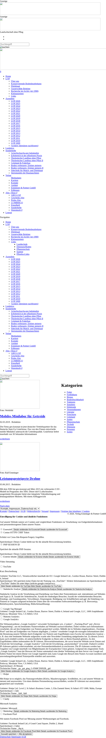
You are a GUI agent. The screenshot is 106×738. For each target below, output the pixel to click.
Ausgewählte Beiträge (20, 88)
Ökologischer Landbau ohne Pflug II (27, 160)
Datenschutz (14, 511)
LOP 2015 (15, 128)
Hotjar (6, 674)
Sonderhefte (11, 150)
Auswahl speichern (8, 734)
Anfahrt (14, 185)
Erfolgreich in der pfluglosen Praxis (26, 155)
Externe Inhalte (10, 557)
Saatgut (20, 251)
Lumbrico (10, 148)
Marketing (7, 711)
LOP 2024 (15, 106)
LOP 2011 (15, 138)
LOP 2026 (15, 101)
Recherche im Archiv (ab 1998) (25, 91)
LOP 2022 (15, 111)
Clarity (6, 699)
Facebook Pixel (10, 714)
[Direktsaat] (50, 14)
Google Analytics (10, 619)
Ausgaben (10, 98)
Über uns (15, 81)
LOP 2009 (15, 143)
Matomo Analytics (11, 616)
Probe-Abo (16, 200)
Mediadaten (16, 178)
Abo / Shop (11, 193)
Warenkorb (16, 210)
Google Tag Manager (12, 609)
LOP (8, 79)
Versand (44, 511)
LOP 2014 (15, 131)
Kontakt (14, 183)
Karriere (14, 180)
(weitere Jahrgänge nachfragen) (24, 145)
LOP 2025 (15, 103)
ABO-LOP (16, 195)
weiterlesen (5, 439)
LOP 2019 (15, 118)
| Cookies (85, 511)
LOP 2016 (15, 126)
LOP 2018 (15, 121)
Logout (9, 212)
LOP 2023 (15, 108)
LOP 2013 (15, 133)
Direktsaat (15, 86)
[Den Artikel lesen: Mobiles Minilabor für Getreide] (20, 408)
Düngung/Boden (24, 247)
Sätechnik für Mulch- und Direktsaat (27, 170)
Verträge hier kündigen (71, 511)
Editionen (15, 190)
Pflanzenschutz (23, 249)
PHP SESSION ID (11, 544)
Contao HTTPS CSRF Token (16, 532)
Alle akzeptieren (25, 734)
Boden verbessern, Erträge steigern (26, 165)
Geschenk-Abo (17, 198)
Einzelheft (15, 205)
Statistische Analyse (12, 589)
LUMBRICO (17, 202)
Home (8, 76)
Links (13, 96)
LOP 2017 (15, 123)
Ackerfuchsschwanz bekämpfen (25, 153)
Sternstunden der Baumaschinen (25, 173)
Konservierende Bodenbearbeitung (26, 83)
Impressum (54, 511)
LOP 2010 (15, 141)
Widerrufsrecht (33, 511)
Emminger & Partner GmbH (23, 188)
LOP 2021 (15, 113)
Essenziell (7, 529)
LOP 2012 (15, 136)
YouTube (7, 566)
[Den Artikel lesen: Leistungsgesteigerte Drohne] (20, 470)
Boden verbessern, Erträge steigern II (27, 168)
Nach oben (5, 506)
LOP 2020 (15, 116)
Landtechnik (22, 244)
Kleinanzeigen (17, 93)
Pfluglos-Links (23, 254)
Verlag (8, 175)
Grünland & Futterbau (20, 163)
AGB (23, 511)
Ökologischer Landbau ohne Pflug (26, 158)
